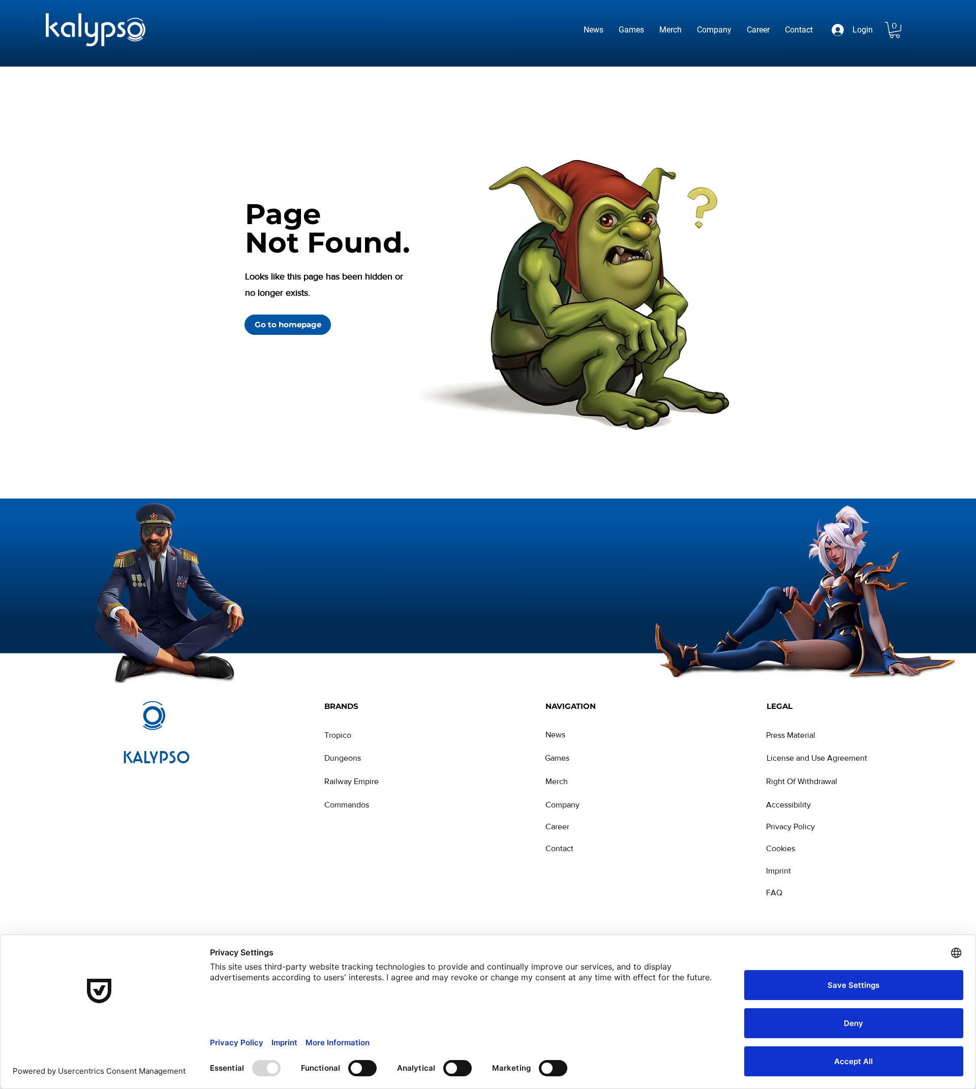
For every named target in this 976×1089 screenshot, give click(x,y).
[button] (894, 30)
